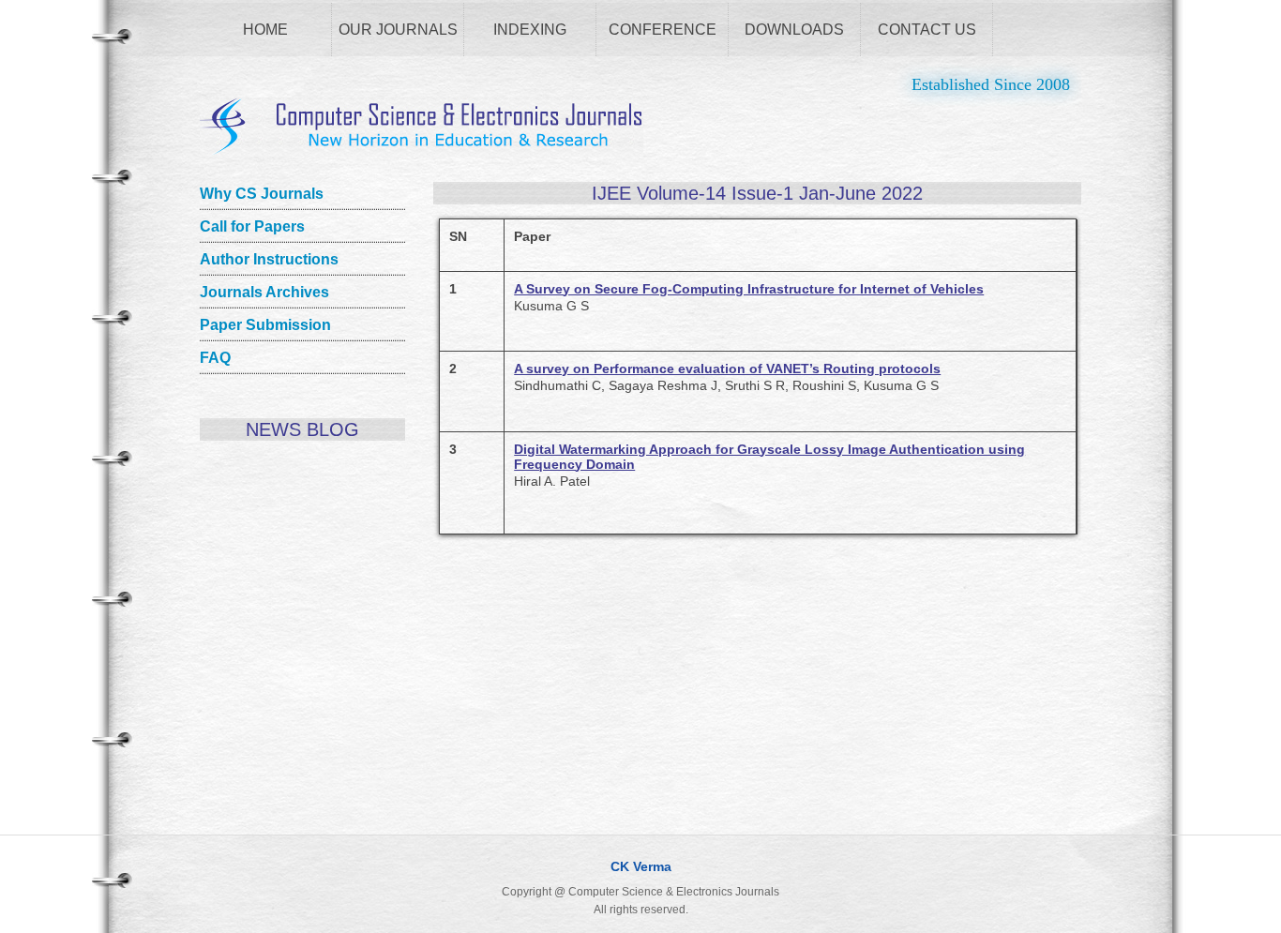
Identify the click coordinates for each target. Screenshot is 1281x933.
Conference (662, 30)
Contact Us (927, 30)
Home (265, 30)
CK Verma (640, 866)
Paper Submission (265, 325)
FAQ (215, 358)
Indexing (529, 30)
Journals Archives (264, 292)
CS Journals (421, 127)
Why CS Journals (262, 194)
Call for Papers (252, 226)
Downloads (794, 30)
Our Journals (398, 30)
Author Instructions (269, 259)
